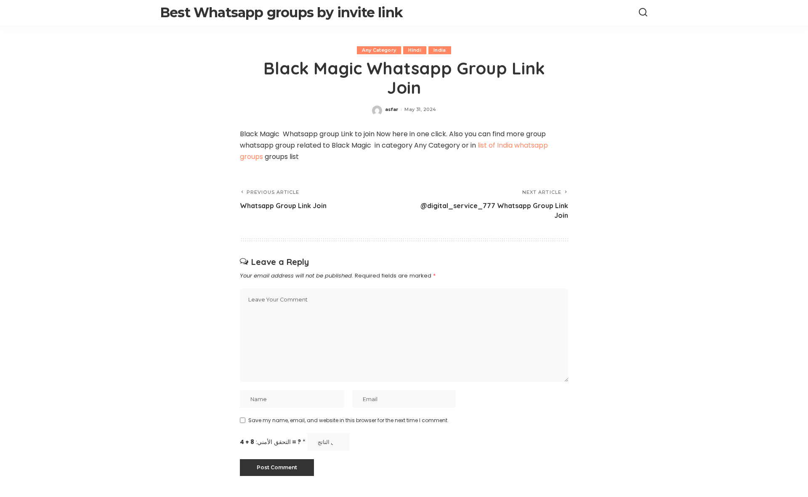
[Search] (643, 12)
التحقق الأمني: (273, 442)
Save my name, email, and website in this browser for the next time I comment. (348, 420)
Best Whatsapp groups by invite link (281, 12)
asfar (392, 109)
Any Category (379, 50)
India (439, 50)
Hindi (414, 50)
